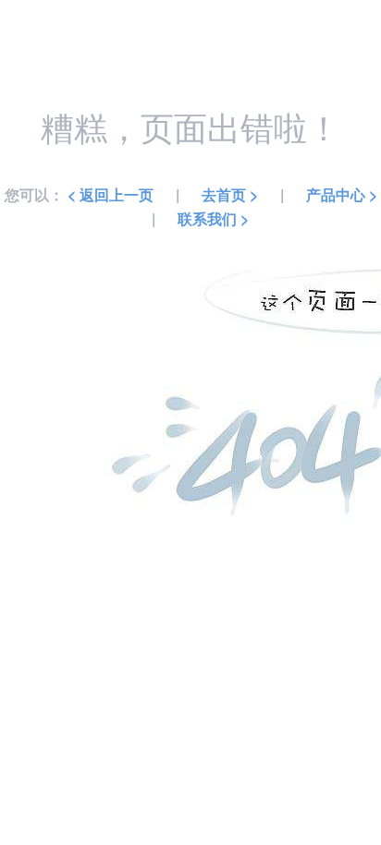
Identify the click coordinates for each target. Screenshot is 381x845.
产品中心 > (341, 194)
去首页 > (230, 194)
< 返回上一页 (111, 194)
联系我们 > (213, 218)
